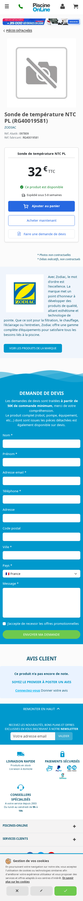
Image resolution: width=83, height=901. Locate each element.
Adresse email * (14, 472)
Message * (11, 583)
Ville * (7, 547)
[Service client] (74, 839)
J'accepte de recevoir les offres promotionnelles (43, 623)
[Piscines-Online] (74, 826)
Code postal (12, 528)
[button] (21, 7)
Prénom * (10, 454)
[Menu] (7, 7)
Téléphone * (12, 491)
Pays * (7, 565)
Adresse (9, 509)
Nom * (8, 435)
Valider (63, 736)
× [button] (71, 574)
